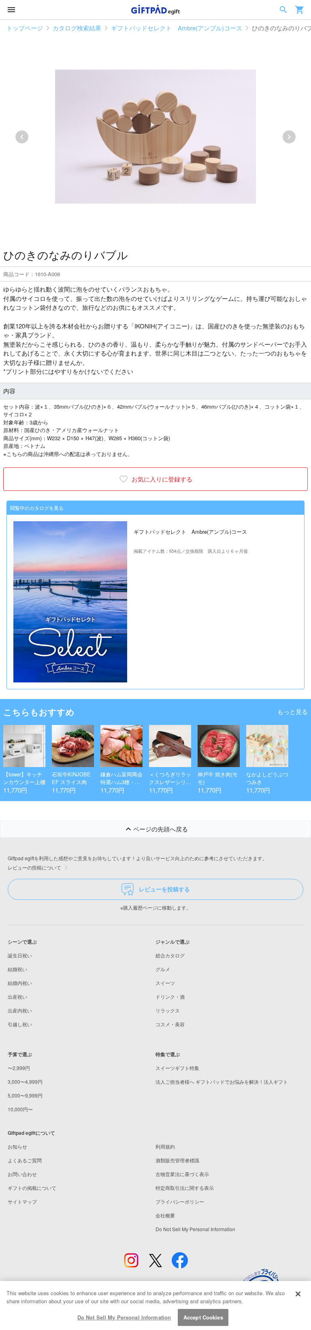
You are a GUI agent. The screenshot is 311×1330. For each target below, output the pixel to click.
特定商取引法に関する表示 (185, 1187)
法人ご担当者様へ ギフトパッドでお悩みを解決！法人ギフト (222, 1081)
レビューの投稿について (34, 867)
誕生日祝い (20, 955)
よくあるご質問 (25, 1160)
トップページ (24, 27)
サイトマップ (22, 1201)
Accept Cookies (203, 1317)
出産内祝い (20, 1010)
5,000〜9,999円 (25, 1095)
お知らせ (17, 1146)
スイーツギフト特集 (177, 1067)
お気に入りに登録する (162, 479)
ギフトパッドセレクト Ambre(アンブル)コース (176, 27)
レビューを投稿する (164, 889)
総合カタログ (170, 955)
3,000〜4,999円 (25, 1081)
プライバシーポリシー (180, 1201)
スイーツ (165, 982)
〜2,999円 (19, 1067)
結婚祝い (17, 969)
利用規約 (165, 1146)
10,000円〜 (20, 1109)
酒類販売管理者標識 (177, 1160)
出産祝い (17, 996)
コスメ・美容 (170, 1024)
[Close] (298, 1294)
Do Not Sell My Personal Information (124, 1317)
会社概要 (165, 1215)
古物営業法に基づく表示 (182, 1173)
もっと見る (292, 711)
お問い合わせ (22, 1173)
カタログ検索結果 (77, 27)
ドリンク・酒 (170, 996)
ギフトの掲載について (32, 1187)
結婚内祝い (20, 982)
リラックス (168, 1010)
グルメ (163, 969)
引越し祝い (20, 1024)
